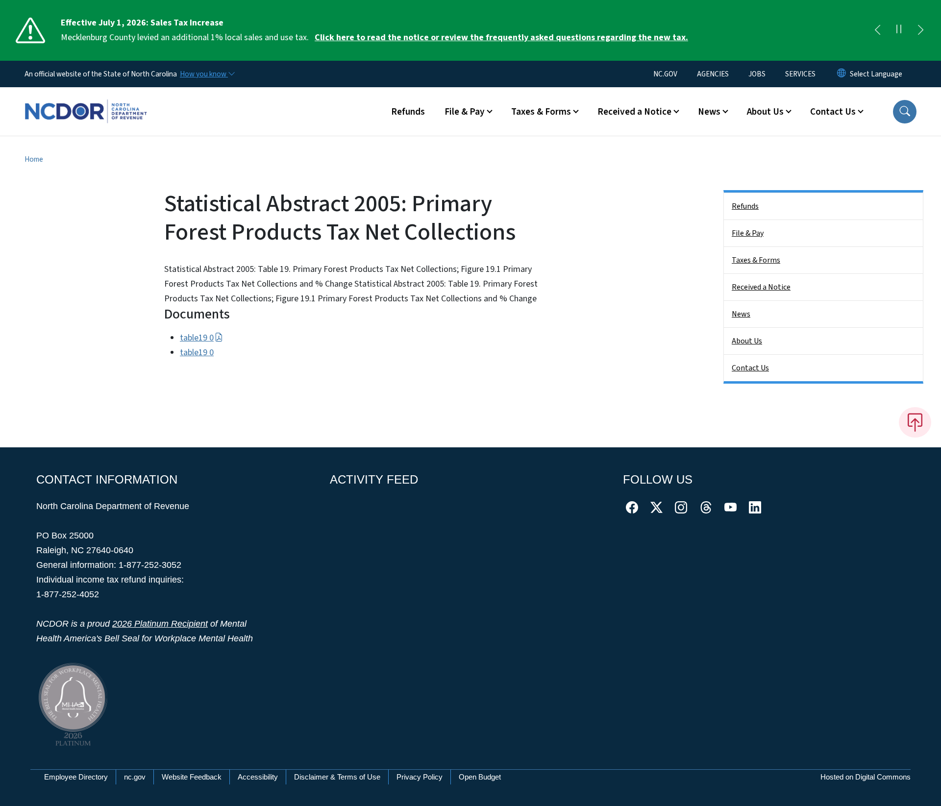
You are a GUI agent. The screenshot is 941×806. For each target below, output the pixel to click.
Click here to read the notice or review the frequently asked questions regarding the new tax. (501, 37)
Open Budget (480, 777)
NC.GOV (665, 74)
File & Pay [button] (465, 112)
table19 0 (197, 338)
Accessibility (258, 777)
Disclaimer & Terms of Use (337, 777)
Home (34, 159)
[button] (904, 111)
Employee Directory (76, 777)
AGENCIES (713, 74)
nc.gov (135, 777)
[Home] (86, 100)
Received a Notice (761, 287)
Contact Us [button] (833, 112)
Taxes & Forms (756, 260)
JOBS (757, 74)
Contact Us (750, 368)
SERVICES (800, 74)
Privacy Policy (419, 777)
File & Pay (748, 233)
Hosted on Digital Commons (865, 777)
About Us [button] (765, 112)
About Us (747, 341)
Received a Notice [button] (634, 112)
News (741, 314)
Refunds (408, 112)
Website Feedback (192, 777)
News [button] (709, 112)
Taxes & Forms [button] (541, 112)
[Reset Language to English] (841, 74)
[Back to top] (915, 422)
